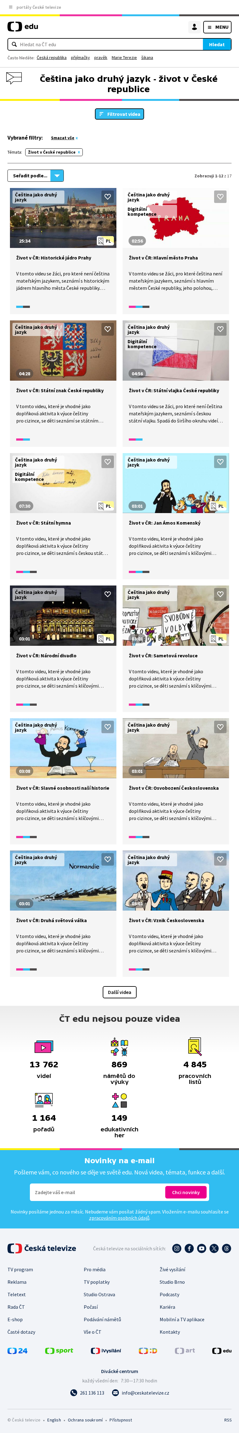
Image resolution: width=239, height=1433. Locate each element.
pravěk (100, 57)
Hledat (217, 44)
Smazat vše (62, 138)
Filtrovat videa (123, 114)
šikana (147, 57)
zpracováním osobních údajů (119, 1218)
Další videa (119, 992)
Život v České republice (52, 152)
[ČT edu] (22, 29)
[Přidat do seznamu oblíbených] (107, 196)
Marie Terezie (124, 57)
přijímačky (80, 57)
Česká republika (52, 57)
